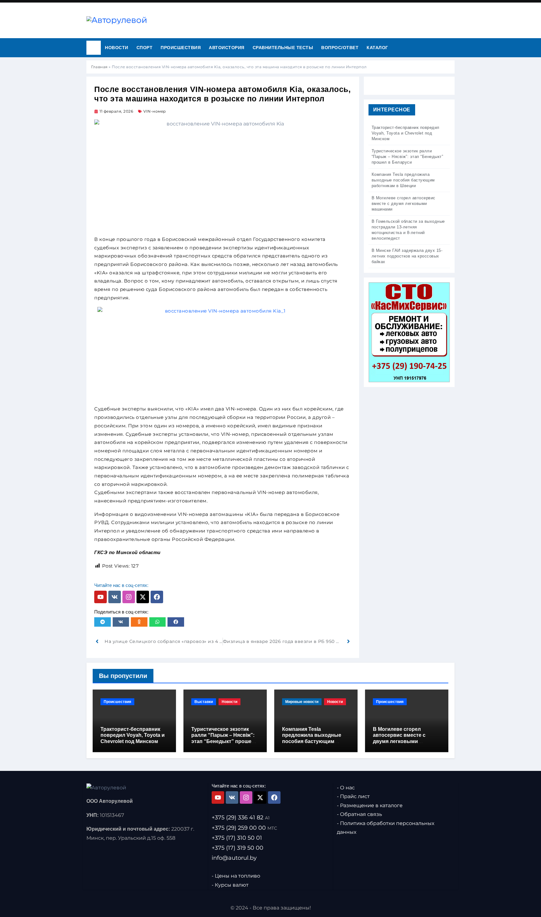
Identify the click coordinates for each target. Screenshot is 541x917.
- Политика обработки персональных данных (385, 827)
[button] (102, 622)
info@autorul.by (234, 857)
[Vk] (114, 597)
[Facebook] (157, 597)
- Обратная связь (359, 814)
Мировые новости (301, 702)
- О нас (346, 788)
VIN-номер (154, 111)
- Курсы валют (230, 885)
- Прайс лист (353, 796)
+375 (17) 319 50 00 (237, 847)
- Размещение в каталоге (370, 805)
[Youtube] (100, 597)
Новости (116, 47)
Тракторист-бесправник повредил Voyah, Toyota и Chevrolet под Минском (132, 735)
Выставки (203, 702)
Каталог (377, 47)
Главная (99, 66)
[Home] (93, 48)
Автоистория (227, 47)
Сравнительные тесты (283, 47)
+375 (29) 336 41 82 (241, 817)
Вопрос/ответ (339, 47)
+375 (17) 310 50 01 (237, 837)
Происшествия (181, 47)
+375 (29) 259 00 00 (244, 827)
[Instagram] (128, 597)
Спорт (145, 47)
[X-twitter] (143, 597)
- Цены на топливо (236, 876)
